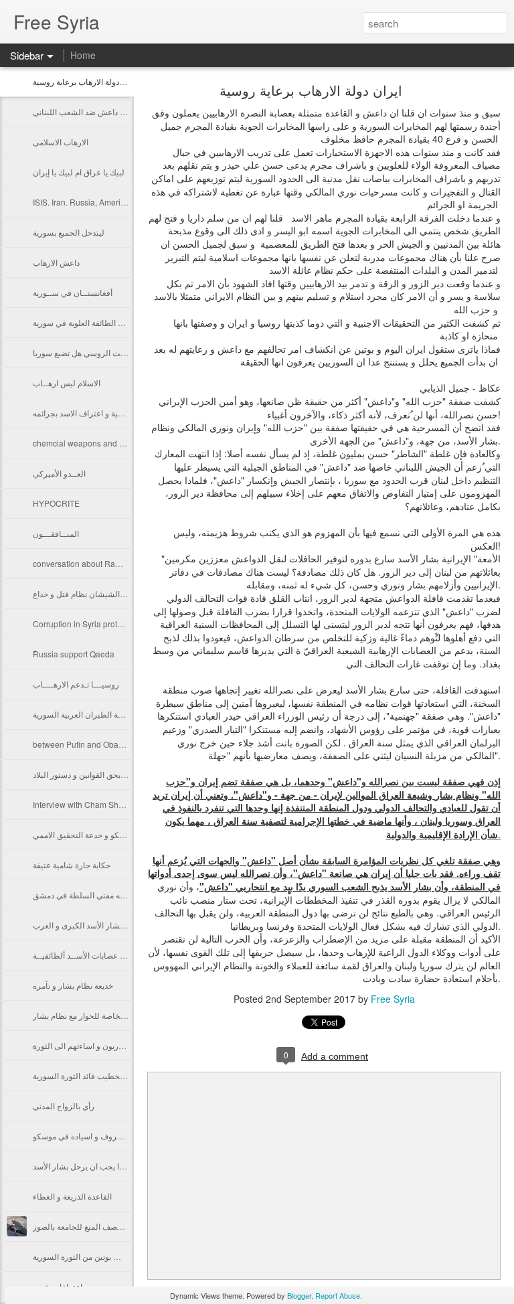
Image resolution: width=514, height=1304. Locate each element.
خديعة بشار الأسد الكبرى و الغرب (88, 924)
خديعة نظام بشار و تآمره (73, 985)
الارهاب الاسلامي (60, 141)
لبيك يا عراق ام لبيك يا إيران (78, 171)
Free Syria (393, 998)
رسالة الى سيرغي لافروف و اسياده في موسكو (110, 1135)
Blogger (299, 1295)
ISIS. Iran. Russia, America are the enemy (108, 202)
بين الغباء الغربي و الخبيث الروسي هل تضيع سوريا (116, 352)
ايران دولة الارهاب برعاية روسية (85, 81)
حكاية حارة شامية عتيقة (71, 864)
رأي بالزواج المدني (63, 1105)
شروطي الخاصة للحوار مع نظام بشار (94, 1015)
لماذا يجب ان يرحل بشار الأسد (83, 1165)
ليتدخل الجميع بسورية (68, 232)
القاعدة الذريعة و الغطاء (72, 1196)
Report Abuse (337, 1295)
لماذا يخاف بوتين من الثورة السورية (91, 1256)
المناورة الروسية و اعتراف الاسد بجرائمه (100, 412)
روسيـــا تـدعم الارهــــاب (76, 683)
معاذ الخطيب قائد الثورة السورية (87, 1075)
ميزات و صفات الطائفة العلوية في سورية (100, 322)
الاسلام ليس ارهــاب (66, 382)
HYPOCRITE (56, 503)
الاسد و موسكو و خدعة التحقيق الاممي (96, 834)
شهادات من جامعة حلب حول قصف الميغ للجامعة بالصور (125, 1226)
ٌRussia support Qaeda (73, 653)
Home (83, 55)
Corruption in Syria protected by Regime (106, 623)
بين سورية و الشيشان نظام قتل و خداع (97, 593)
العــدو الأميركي (59, 473)
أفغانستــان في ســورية (72, 292)
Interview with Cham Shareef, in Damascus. (112, 804)
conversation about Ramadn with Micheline (111, 563)
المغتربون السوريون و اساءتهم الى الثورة (101, 1045)
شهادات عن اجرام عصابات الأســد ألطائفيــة (106, 955)
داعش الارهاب (56, 262)
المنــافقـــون (56, 533)
